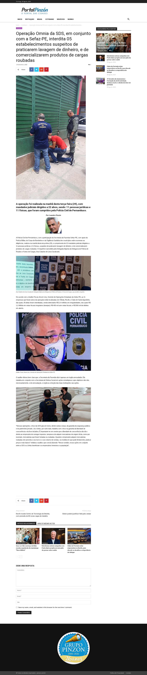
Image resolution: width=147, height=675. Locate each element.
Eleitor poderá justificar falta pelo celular (77, 514)
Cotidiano (49, 19)
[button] (128, 19)
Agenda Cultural (21, 543)
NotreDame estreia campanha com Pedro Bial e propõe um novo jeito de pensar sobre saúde (53, 548)
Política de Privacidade (117, 673)
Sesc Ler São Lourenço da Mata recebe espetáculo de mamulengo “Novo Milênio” (27, 548)
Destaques (29, 19)
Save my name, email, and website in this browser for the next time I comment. (45, 607)
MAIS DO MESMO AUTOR (46, 523)
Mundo (71, 19)
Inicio (20, 19)
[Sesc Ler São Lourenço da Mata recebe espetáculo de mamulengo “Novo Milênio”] (27, 536)
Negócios (61, 19)
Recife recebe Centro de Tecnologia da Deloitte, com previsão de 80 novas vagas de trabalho (33, 515)
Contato (128, 673)
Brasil (39, 19)
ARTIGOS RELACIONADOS (26, 523)
